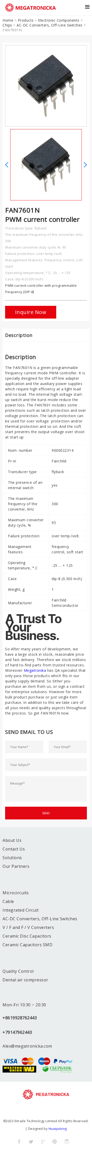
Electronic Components (58, 20)
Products (26, 20)
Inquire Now (31, 312)
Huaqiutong (58, 1129)
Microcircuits (16, 893)
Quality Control (18, 971)
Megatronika (35, 670)
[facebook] (19, 1141)
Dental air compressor (25, 980)
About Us (12, 840)
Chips (7, 25)
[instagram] (66, 1141)
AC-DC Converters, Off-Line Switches (50, 25)
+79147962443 (17, 1032)
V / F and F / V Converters (28, 927)
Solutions (12, 857)
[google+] (43, 1141)
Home (8, 20)
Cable (8, 901)
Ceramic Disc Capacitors (27, 936)
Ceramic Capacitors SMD (27, 945)
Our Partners (16, 866)
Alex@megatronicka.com (27, 1046)
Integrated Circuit (21, 910)
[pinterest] (54, 1141)
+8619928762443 (20, 1018)
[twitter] (31, 1141)
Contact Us (14, 849)
